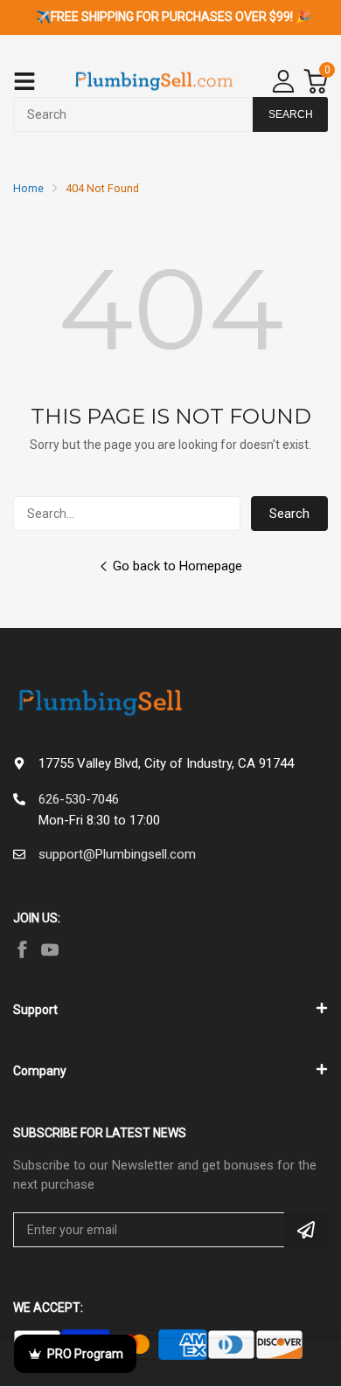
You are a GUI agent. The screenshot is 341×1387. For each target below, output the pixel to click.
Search (289, 513)
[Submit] (306, 1229)
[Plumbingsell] (153, 81)
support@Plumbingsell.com (117, 854)
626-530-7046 (78, 799)
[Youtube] (50, 949)
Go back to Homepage (177, 566)
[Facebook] (22, 949)
